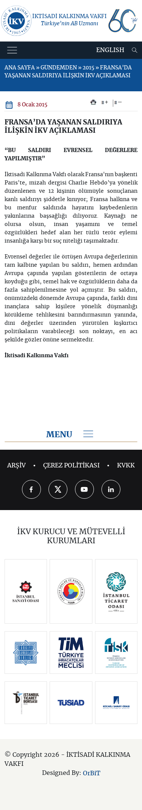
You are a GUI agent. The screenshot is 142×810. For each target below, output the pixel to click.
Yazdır (93, 102)
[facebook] (31, 489)
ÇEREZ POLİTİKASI (71, 466)
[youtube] (84, 489)
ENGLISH (110, 50)
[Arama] (134, 50)
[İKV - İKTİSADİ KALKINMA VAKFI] (16, 21)
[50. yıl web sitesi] (122, 20)
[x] (57, 489)
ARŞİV (16, 466)
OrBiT (91, 773)
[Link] (25, 591)
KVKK (126, 466)
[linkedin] (110, 489)
